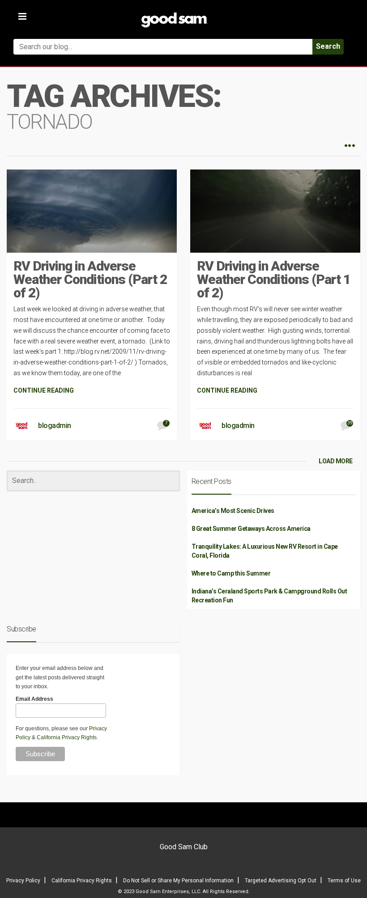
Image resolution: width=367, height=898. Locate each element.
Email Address (34, 699)
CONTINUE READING (43, 390)
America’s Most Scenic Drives (233, 510)
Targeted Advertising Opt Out (280, 880)
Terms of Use (344, 880)
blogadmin (54, 425)
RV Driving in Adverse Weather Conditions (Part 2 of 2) (90, 279)
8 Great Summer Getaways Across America (251, 528)
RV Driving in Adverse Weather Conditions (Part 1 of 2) (273, 279)
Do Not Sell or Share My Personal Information (178, 880)
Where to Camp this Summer (231, 573)
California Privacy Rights (67, 737)
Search (328, 46)
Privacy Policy (23, 880)
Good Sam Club (184, 847)
